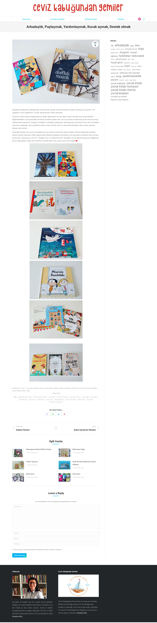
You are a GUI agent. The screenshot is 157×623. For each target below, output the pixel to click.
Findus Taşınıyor (32, 462)
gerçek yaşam (121, 59)
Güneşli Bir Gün (23, 399)
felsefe (112, 59)
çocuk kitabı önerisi (62, 397)
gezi (129, 59)
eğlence (114, 56)
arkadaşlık (122, 45)
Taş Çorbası (90, 399)
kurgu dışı (133, 66)
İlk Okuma (81, 388)
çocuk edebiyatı (118, 83)
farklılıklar (125, 55)
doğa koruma (115, 52)
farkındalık (138, 55)
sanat (113, 77)
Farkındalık (67, 388)
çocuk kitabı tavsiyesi (74, 397)
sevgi (119, 76)
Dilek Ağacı (94, 397)
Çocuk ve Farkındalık (46, 388)
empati (133, 52)
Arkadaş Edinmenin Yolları (25, 397)
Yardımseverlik (20, 391)
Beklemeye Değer (79, 449)
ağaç (132, 46)
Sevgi (14, 391)
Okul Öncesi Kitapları (90, 388)
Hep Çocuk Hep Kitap (117, 66)
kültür (139, 66)
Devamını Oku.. (17, 616)
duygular (124, 52)
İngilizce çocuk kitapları (119, 100)
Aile (31, 388)
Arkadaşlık (36, 388)
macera (113, 70)
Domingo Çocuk (131, 49)
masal (119, 70)
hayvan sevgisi (134, 63)
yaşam (114, 79)
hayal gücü (117, 62)
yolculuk (121, 80)
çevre (126, 80)
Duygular (55, 388)
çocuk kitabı (52, 397)
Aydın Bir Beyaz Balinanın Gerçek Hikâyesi (84, 463)
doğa (141, 48)
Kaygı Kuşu (32, 399)
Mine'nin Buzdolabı (71, 399)
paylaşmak (114, 73)
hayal (133, 59)
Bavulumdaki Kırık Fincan (40, 397)
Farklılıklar (74, 388)
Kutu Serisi (76, 474)
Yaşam (28, 391)
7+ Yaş (27, 388)
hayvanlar (127, 63)
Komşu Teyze (49, 399)
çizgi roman (132, 80)
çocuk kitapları (86, 397)
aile (112, 45)
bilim (137, 45)
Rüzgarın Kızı (81, 399)
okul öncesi (136, 70)
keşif (127, 66)
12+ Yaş (21, 388)
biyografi (113, 49)
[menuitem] (26, 19)
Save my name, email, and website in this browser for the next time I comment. (38, 549)
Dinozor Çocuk (120, 49)
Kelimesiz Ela (40, 399)
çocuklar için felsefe (119, 97)
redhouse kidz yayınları (130, 73)
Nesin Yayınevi (127, 69)
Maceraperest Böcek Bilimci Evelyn (38, 449)
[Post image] (18, 453)
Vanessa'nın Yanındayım (55, 402)
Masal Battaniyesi (59, 399)
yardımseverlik (132, 76)
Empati (61, 388)
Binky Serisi (30, 474)
